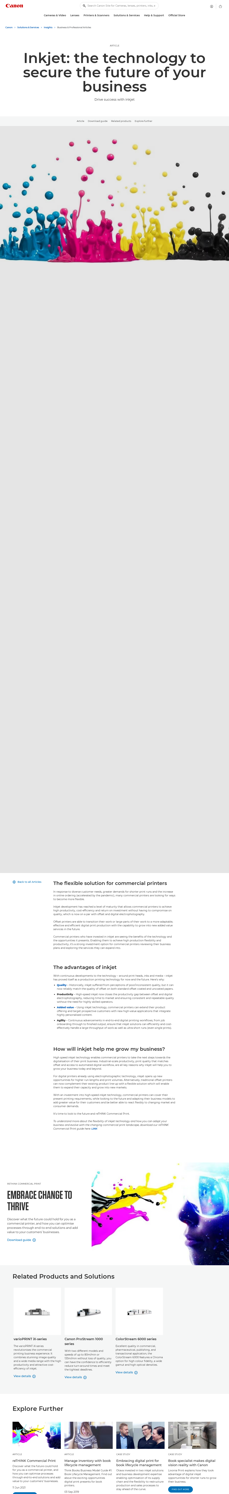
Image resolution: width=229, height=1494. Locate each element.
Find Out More (180, 1489)
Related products (121, 121)
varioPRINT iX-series (30, 1339)
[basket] (220, 6)
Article (80, 121)
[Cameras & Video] (67, 15)
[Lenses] (80, 15)
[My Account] (212, 6)
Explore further (143, 121)
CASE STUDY (123, 1454)
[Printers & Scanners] (110, 15)
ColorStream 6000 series (136, 1339)
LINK (94, 1128)
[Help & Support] (165, 15)
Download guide (98, 121)
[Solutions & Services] (141, 15)
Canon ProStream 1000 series (84, 1341)
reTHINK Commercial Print (24, 1183)
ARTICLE (114, 45)
